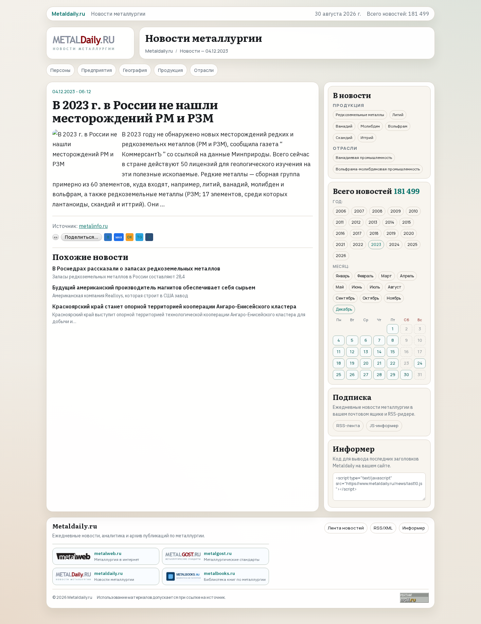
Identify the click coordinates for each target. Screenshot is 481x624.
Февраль (365, 276)
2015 (406, 222)
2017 (357, 233)
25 (338, 374)
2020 (408, 233)
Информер (413, 528)
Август (394, 287)
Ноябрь (394, 298)
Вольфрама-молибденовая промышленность (378, 168)
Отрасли (204, 70)
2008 (377, 211)
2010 (413, 211)
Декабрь (344, 309)
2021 (340, 244)
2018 (374, 233)
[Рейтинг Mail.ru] (414, 598)
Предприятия (96, 70)
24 (419, 363)
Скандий (344, 137)
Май (340, 287)
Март (386, 276)
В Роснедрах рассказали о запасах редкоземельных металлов (136, 268)
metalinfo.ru (93, 226)
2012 (356, 222)
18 (338, 363)
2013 (372, 222)
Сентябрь (345, 298)
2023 (376, 244)
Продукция (170, 70)
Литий (397, 114)
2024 (394, 244)
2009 (395, 211)
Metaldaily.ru (159, 51)
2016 (340, 233)
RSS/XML (383, 528)
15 (392, 352)
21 (379, 363)
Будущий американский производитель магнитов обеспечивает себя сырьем (153, 287)
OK (129, 237)
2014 (389, 222)
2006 (341, 211)
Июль (375, 287)
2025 (412, 244)
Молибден (370, 126)
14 (379, 352)
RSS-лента (348, 425)
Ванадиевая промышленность (364, 157)
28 (379, 374)
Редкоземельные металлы (360, 114)
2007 (359, 211)
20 (365, 363)
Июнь (357, 287)
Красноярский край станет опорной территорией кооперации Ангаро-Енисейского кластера (174, 306)
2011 (340, 222)
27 (365, 374)
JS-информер (384, 425)
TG (139, 237)
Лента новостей (346, 528)
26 (352, 374)
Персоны (60, 70)
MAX (119, 237)
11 (339, 352)
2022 (358, 244)
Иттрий (367, 137)
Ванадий (344, 126)
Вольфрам (397, 126)
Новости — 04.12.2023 (204, 51)
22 (392, 363)
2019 (391, 233)
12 (352, 352)
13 (366, 352)
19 (352, 363)
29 (392, 374)
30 (406, 374)
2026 (341, 255)
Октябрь (371, 298)
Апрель (407, 276)
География (135, 70)
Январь (342, 276)
